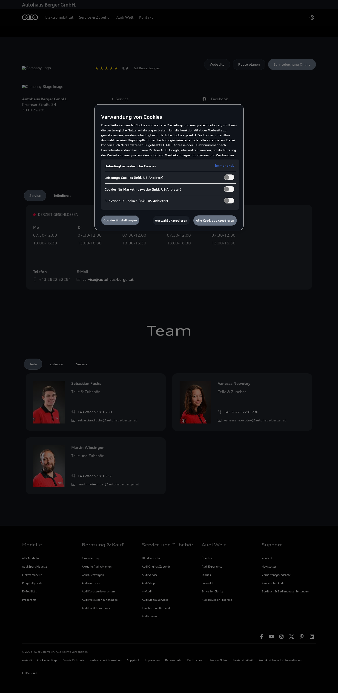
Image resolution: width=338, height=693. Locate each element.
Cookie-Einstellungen (120, 220)
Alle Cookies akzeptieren (215, 220)
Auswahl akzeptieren (171, 220)
